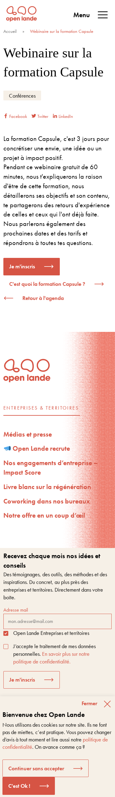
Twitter (42, 116)
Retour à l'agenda (43, 297)
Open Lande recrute (40, 448)
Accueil (10, 31)
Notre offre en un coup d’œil (44, 515)
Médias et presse (27, 434)
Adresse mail (15, 610)
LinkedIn (65, 116)
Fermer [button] (89, 703)
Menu (81, 14)
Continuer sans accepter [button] (36, 768)
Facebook (17, 116)
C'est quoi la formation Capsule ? (47, 283)
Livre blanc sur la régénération (47, 486)
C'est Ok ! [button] (19, 785)
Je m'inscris (22, 266)
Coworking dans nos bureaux (46, 501)
